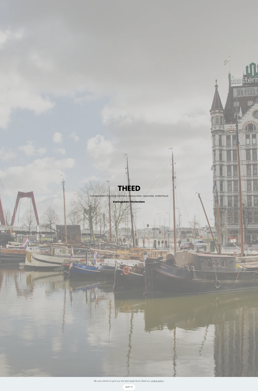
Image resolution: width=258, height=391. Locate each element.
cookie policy (157, 381)
